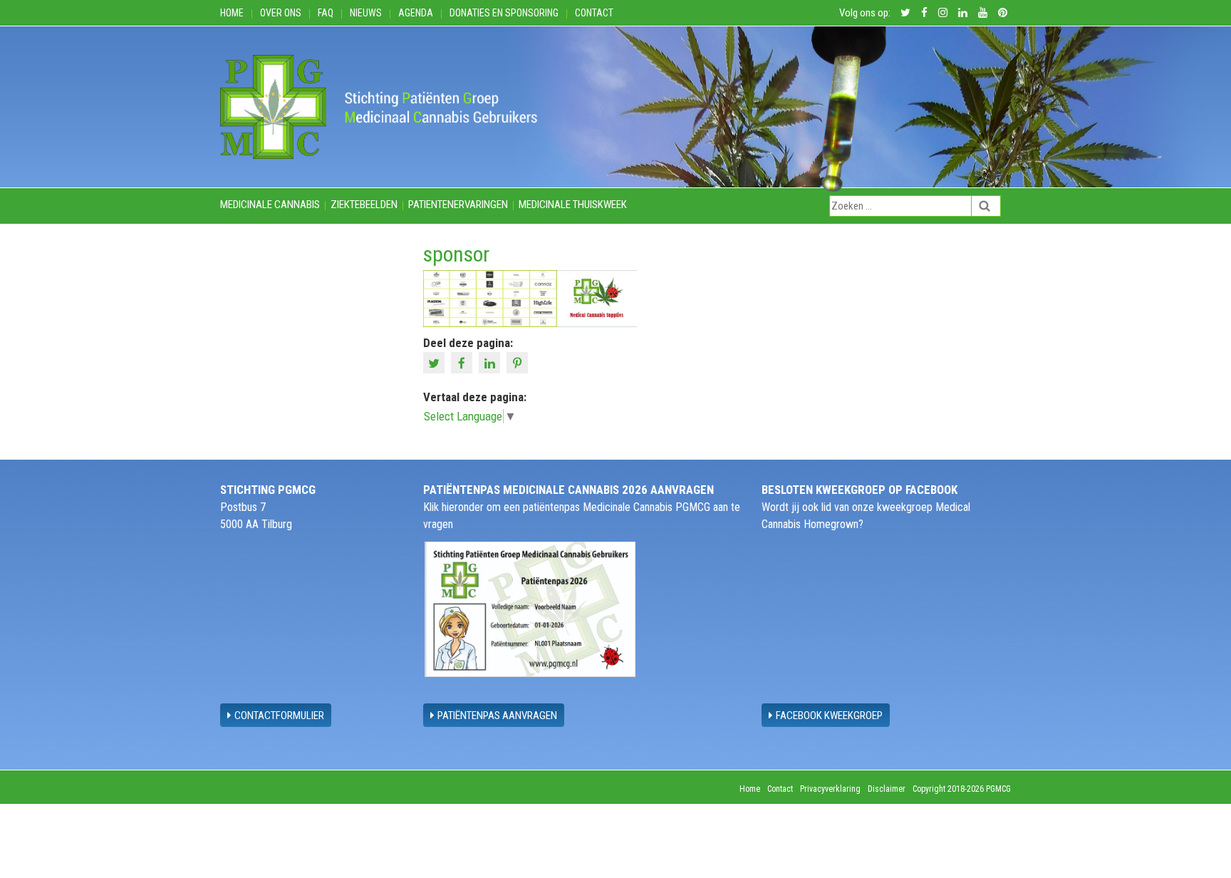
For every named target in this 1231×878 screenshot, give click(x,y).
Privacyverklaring (830, 789)
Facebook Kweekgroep (829, 715)
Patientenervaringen (458, 204)
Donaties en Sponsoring (504, 13)
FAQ (325, 13)
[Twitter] (435, 362)
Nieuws (366, 13)
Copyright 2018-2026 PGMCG (962, 789)
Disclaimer (886, 789)
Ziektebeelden (364, 204)
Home (232, 13)
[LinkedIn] (491, 362)
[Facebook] (463, 362)
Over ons (280, 13)
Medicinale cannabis (270, 204)
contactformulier (279, 715)
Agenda (415, 13)
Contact (594, 13)
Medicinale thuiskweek (573, 204)
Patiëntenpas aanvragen (497, 715)
